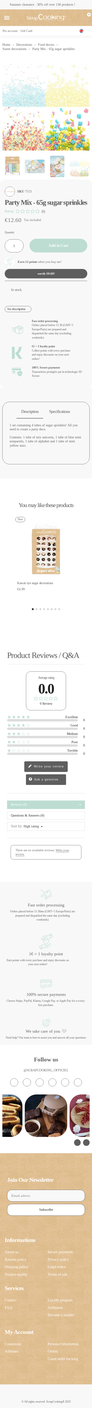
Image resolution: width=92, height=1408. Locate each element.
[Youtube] (52, 1082)
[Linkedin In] (78, 1082)
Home (6, 44)
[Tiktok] (40, 1082)
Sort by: (17, 826)
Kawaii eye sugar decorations (35, 583)
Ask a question (46, 779)
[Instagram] (14, 1082)
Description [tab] (29, 411)
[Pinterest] (65, 1082)
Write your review (48, 766)
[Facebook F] (27, 1082)
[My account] (78, 17)
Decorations (24, 44)
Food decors (46, 44)
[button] (6, 17)
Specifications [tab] (59, 411)
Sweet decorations (14, 49)
